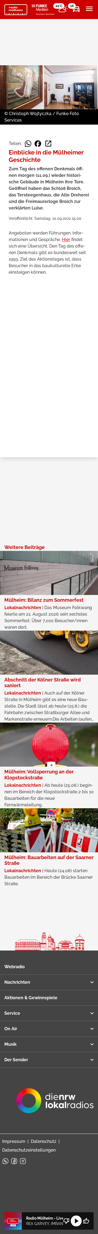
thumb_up (86, 1221)
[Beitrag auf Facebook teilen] (38, 143)
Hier (66, 239)
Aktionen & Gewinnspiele (30, 997)
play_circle (76, 1220)
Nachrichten (17, 982)
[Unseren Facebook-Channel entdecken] (14, 1161)
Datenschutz (43, 1141)
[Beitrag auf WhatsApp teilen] (28, 143)
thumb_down (66, 1221)
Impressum (13, 1141)
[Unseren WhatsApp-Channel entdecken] (5, 1161)
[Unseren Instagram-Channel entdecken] (23, 1161)
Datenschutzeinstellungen (29, 1150)
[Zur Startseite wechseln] (15, 9)
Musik (10, 1044)
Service (12, 1013)
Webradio (14, 966)
